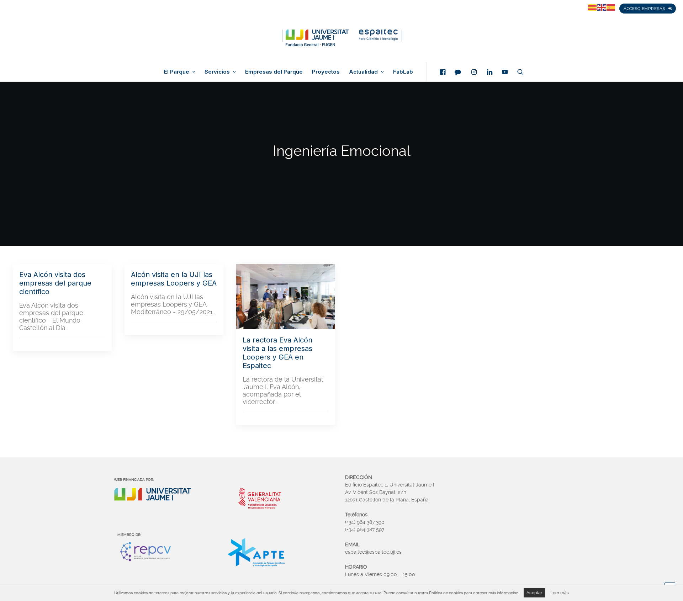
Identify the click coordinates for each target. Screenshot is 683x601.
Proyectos (326, 71)
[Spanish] (611, 7)
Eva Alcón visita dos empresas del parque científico (55, 283)
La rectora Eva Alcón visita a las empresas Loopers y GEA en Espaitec (277, 353)
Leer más (559, 592)
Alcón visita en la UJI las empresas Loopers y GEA (174, 278)
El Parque (176, 71)
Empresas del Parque (274, 71)
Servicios (217, 71)
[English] (602, 7)
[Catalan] (592, 7)
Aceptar (534, 592)
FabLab (403, 71)
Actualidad (363, 71)
